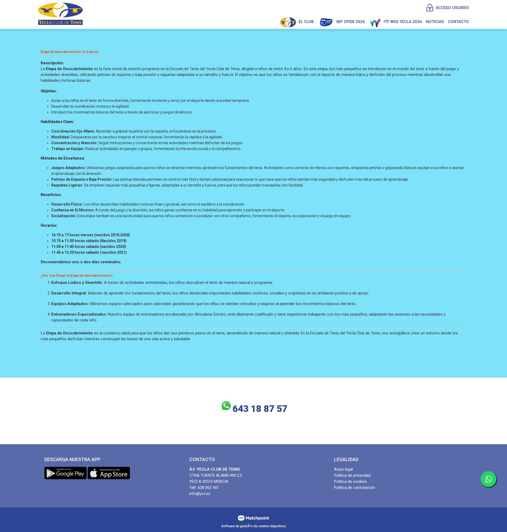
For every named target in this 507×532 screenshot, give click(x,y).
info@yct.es (199, 493)
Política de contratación (354, 487)
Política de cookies (350, 481)
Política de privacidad (352, 475)
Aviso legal (343, 469)
